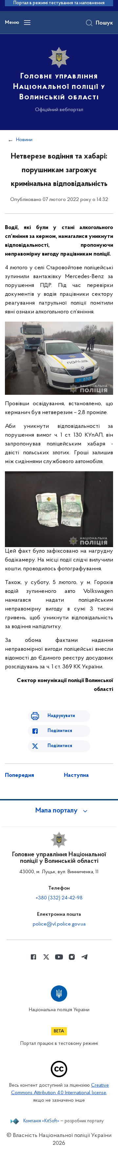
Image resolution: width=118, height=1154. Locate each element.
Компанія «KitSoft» (41, 1121)
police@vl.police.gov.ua (59, 924)
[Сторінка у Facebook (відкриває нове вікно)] (33, 957)
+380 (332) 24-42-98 (59, 898)
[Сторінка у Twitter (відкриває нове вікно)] (46, 957)
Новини (24, 139)
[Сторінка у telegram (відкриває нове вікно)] (84, 957)
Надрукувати (61, 715)
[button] (59, 811)
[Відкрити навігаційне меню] (27, 22)
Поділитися (60, 730)
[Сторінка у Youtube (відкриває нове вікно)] (59, 957)
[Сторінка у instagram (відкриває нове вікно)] (72, 957)
